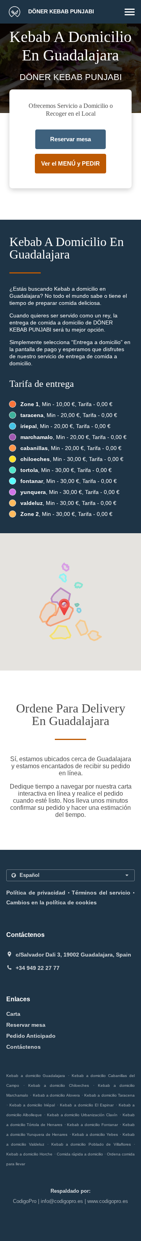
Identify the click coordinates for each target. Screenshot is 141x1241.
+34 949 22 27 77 (38, 968)
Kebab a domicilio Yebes (95, 1134)
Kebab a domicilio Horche (29, 1154)
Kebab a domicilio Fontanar (92, 1125)
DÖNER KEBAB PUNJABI (60, 11)
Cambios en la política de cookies (51, 902)
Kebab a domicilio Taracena (109, 1095)
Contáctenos (23, 1047)
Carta (13, 1014)
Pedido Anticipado (31, 1036)
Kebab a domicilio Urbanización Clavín (82, 1115)
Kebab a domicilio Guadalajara (35, 1075)
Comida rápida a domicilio (80, 1154)
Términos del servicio (101, 892)
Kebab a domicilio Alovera (56, 1095)
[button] (130, 12)
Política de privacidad (35, 892)
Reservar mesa (25, 1025)
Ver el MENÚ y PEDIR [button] (70, 163)
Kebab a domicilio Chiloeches (58, 1085)
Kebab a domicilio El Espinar (86, 1105)
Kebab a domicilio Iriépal (32, 1105)
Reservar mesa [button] (70, 139)
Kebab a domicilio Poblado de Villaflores (91, 1144)
